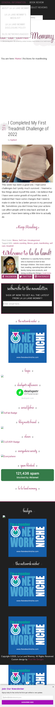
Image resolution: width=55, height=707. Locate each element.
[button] (27, 689)
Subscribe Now (28, 702)
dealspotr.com (27, 398)
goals (36, 243)
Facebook (10, 276)
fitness (15, 240)
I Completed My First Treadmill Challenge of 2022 (28, 128)
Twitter (27, 276)
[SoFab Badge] (9, 413)
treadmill (10, 246)
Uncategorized (34, 240)
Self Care (23, 240)
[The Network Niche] (27, 361)
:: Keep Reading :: (27, 227)
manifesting (44, 243)
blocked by (31, 476)
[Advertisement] (27, 90)
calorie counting (19, 243)
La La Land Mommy (27, 488)
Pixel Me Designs (36, 659)
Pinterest (43, 276)
